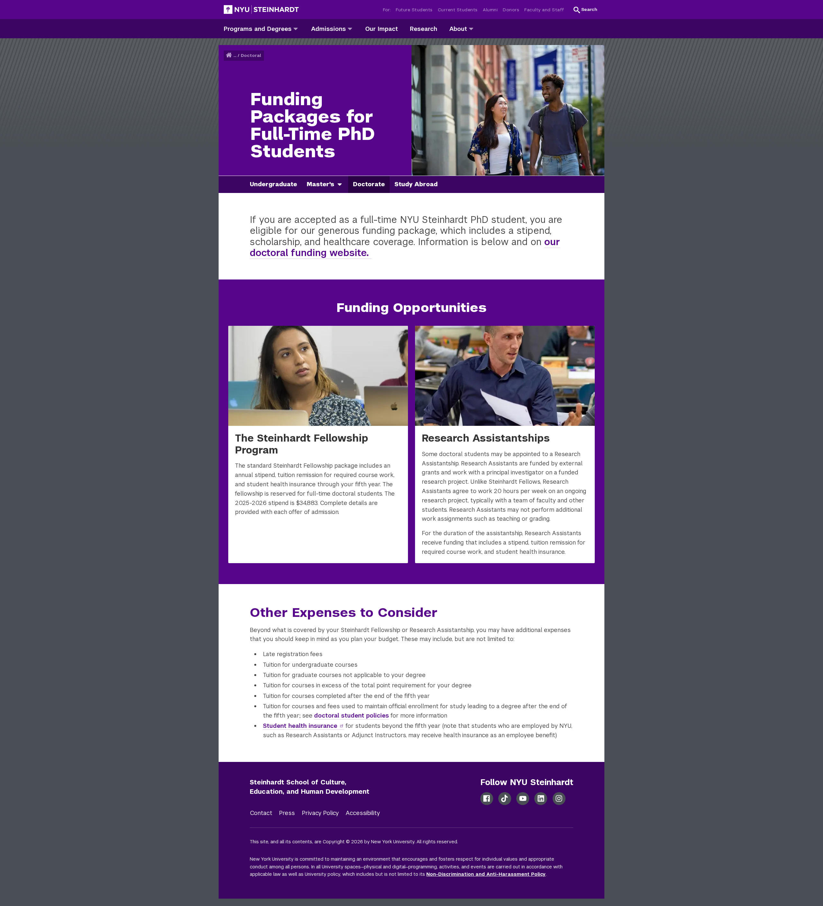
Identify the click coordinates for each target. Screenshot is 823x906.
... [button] (234, 55)
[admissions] (350, 28)
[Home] (229, 55)
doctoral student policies (351, 715)
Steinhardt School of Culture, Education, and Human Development (309, 787)
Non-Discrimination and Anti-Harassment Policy (486, 874)
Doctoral (251, 55)
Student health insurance (300, 725)
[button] (585, 9)
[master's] (342, 184)
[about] (471, 28)
